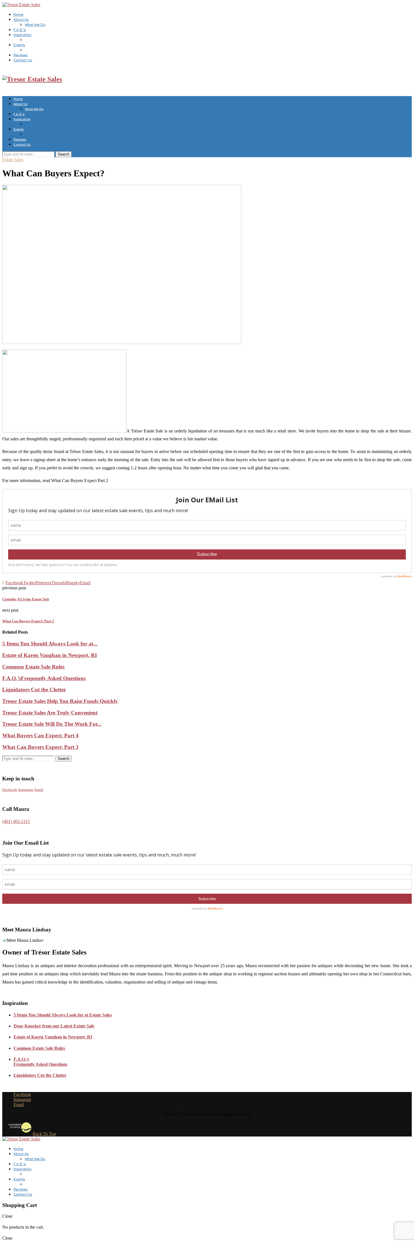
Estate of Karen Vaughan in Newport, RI (49, 655)
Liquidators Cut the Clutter (34, 689)
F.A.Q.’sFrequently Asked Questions (44, 678)
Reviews (21, 55)
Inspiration (23, 35)
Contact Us (23, 60)
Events (19, 45)
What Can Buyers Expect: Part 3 (40, 747)
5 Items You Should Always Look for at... (49, 644)
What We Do (35, 25)
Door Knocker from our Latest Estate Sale (54, 1026)
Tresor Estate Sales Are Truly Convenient (49, 713)
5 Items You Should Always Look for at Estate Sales (63, 1015)
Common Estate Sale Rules (33, 667)
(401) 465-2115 (16, 821)
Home (18, 14)
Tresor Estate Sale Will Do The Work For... (51, 724)
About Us (21, 19)
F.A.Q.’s (20, 30)
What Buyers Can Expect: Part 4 (40, 735)
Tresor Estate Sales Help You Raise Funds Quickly (60, 701)
